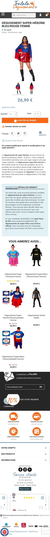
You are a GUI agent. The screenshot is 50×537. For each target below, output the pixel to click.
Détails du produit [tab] (27, 187)
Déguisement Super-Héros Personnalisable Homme (13, 357)
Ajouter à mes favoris (12, 141)
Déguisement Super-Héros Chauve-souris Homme (36, 275)
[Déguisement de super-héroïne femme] (32, 88)
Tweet (18, 133)
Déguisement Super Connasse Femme (13, 275)
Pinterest (24, 133)
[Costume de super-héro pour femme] (18, 88)
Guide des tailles (8, 107)
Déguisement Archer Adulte (36, 316)
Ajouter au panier (26, 120)
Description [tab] (11, 187)
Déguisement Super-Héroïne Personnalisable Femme (13, 317)
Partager (12, 133)
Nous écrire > (25, 489)
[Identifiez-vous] (40, 14)
